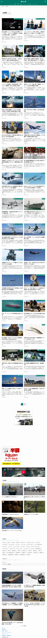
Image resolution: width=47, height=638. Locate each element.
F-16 (8, 542)
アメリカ (37, 542)
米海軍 (24, 552)
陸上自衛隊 (23, 554)
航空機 (4, 554)
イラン (18, 544)
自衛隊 (42, 552)
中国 (4, 550)
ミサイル (26, 548)
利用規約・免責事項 (6, 635)
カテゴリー (4, 562)
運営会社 (4, 629)
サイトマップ (5, 634)
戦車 (30, 550)
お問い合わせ (5, 630)
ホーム (3, 627)
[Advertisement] (23, 435)
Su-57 (23, 542)
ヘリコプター (12, 548)
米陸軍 (36, 552)
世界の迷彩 (38, 548)
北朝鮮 (14, 550)
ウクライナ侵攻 (38, 544)
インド (23, 544)
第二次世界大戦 (10, 552)
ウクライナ (30, 544)
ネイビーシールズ (35, 546)
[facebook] (21, 625)
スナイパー (16, 546)
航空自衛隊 (11, 554)
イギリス (4, 544)
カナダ (4, 546)
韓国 (28, 554)
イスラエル (11, 544)
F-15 (4, 542)
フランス (4, 548)
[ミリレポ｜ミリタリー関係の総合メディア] (23, 1)
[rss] (25, 625)
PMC (18, 542)
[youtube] (24, 625)
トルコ (22, 546)
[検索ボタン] (45, 1)
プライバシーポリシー (7, 632)
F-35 (13, 542)
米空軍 (30, 552)
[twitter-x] (22, 625)
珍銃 (40, 550)
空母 (4, 552)
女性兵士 (24, 550)
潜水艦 (35, 550)
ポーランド (19, 548)
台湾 (19, 550)
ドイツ (28, 546)
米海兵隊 (18, 552)
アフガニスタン (30, 542)
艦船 (17, 554)
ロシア (32, 548)
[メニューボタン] (1, 1)
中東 (9, 550)
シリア (10, 546)
